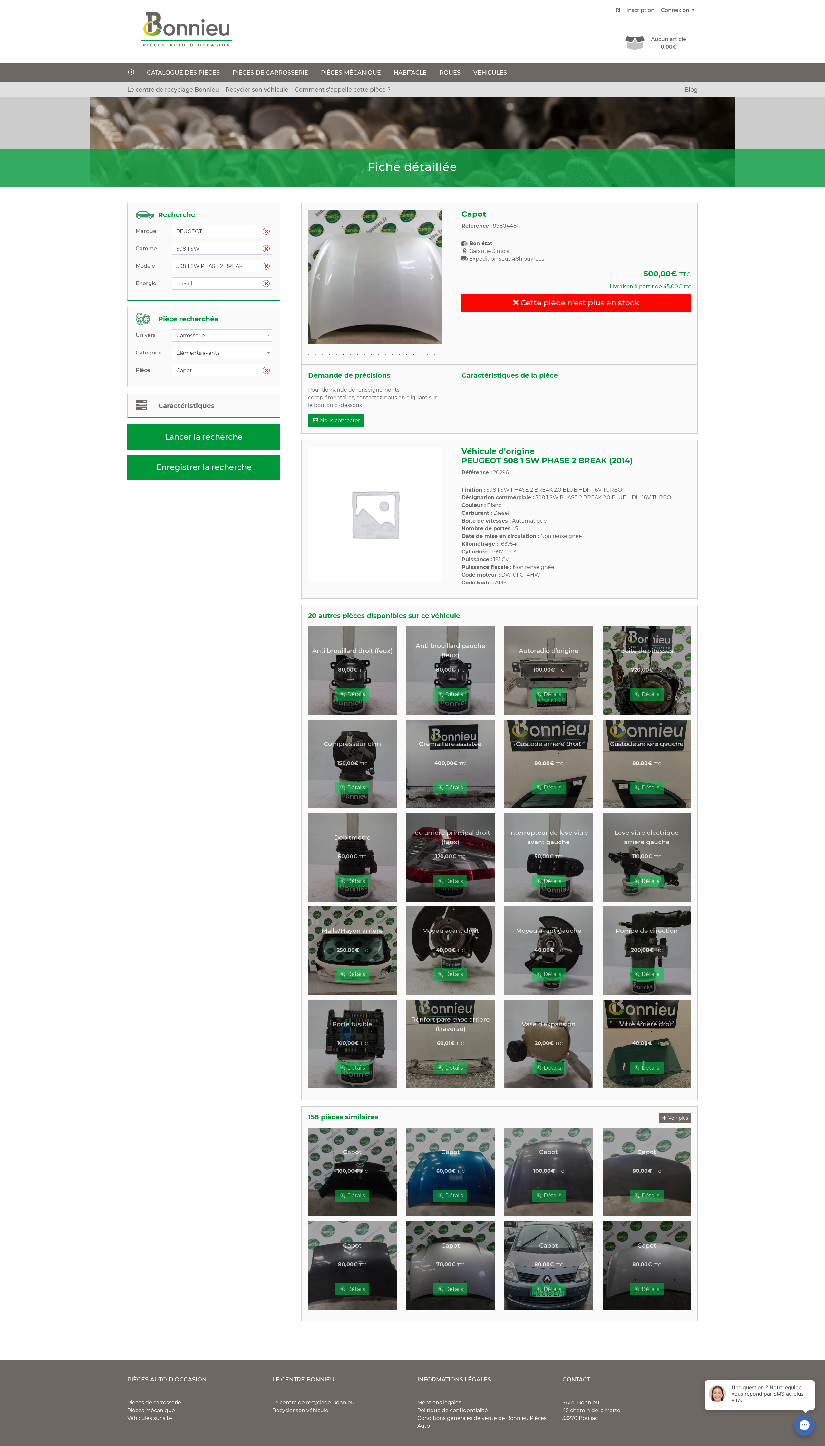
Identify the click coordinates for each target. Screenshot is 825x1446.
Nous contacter (339, 420)
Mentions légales (439, 1403)
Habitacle (410, 72)
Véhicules (490, 72)
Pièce (143, 370)
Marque (146, 231)
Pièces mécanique (351, 72)
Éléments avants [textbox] (198, 353)
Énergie (146, 283)
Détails (355, 694)
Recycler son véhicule (257, 89)
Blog (691, 89)
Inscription (640, 10)
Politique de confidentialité (452, 1410)
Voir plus (677, 1118)
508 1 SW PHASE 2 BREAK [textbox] (219, 266)
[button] (318, 277)
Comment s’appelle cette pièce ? (343, 89)
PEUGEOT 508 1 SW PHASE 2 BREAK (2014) (547, 460)
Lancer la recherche (204, 437)
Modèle (145, 266)
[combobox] (222, 231)
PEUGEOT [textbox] (219, 231)
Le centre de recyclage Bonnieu (173, 89)
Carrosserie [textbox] (190, 336)
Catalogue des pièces (183, 72)
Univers (146, 335)
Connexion (676, 10)
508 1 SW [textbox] (219, 249)
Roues (450, 72)
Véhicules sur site (149, 1418)
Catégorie (149, 353)
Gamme (146, 248)
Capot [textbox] (219, 370)
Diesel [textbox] (219, 284)
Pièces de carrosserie (270, 72)
